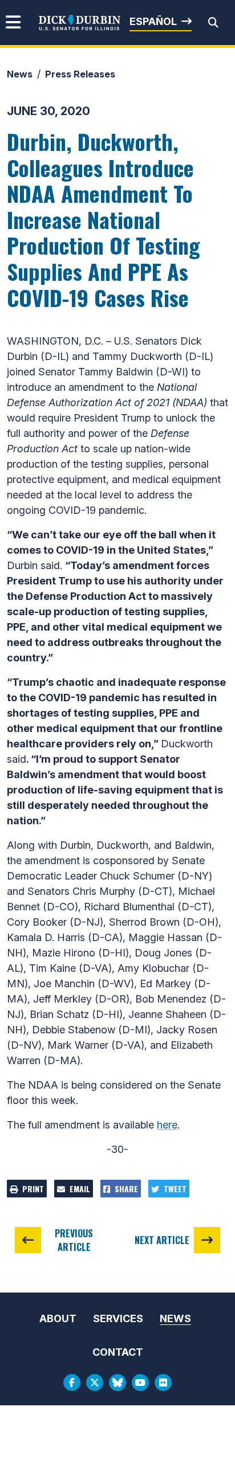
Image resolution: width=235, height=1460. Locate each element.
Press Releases (80, 74)
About (57, 1318)
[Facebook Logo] (71, 1382)
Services (118, 1318)
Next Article (162, 1240)
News (20, 74)
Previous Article (74, 1240)
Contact (117, 1352)
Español (153, 21)
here (167, 1125)
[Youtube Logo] (140, 1382)
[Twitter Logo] (94, 1382)
